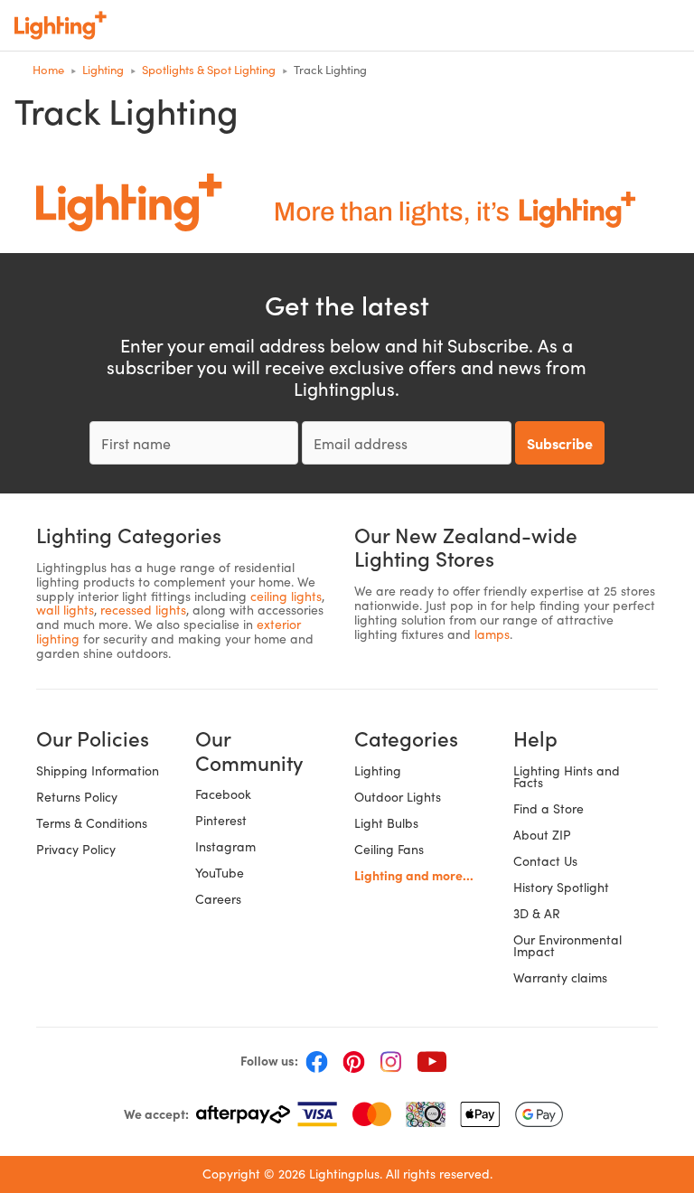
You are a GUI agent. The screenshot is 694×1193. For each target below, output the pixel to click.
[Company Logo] (60, 25)
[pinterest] (353, 1061)
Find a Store (548, 808)
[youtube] (432, 1061)
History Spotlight (561, 887)
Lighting (377, 770)
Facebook (223, 794)
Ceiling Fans (389, 849)
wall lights (65, 609)
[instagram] (391, 1061)
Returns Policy (76, 796)
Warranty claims (560, 977)
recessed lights (143, 609)
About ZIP (542, 834)
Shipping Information (97, 770)
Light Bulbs (386, 822)
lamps (492, 634)
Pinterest (221, 820)
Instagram (225, 846)
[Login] (551, 25)
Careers (218, 898)
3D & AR (536, 913)
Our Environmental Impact (567, 945)
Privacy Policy (76, 849)
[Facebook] (316, 1061)
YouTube (219, 872)
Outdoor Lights (397, 796)
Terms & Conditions (91, 822)
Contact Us (545, 860)
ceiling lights (286, 596)
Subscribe (560, 443)
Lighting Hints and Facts (566, 776)
